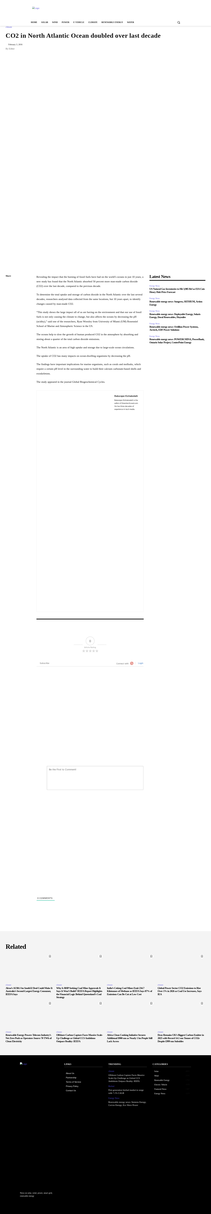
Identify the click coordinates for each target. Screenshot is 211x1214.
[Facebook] (8, 303)
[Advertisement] (127, 10)
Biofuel (111, 1086)
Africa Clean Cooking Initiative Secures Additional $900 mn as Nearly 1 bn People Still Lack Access (129, 1038)
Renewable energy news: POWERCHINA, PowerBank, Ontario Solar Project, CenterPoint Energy (176, 341)
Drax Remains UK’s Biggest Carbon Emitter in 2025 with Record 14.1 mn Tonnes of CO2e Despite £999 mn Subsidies (181, 1038)
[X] (8, 296)
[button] (178, 22)
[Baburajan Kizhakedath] (75, 501)
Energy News (154, 286)
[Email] (8, 310)
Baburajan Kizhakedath (126, 396)
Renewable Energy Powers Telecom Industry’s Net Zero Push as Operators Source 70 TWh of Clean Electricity (29, 1038)
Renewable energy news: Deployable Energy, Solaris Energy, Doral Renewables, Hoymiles (174, 316)
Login (140, 663)
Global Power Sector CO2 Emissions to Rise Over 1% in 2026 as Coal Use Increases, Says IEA (180, 991)
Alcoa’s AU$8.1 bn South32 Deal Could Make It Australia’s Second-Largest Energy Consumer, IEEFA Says (29, 991)
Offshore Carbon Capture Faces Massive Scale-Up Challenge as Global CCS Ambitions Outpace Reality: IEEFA (79, 1038)
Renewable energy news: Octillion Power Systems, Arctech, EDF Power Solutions (173, 328)
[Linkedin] (8, 289)
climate (9, 27)
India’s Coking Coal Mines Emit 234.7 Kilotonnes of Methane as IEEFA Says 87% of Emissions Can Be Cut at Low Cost (129, 991)
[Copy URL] (8, 283)
